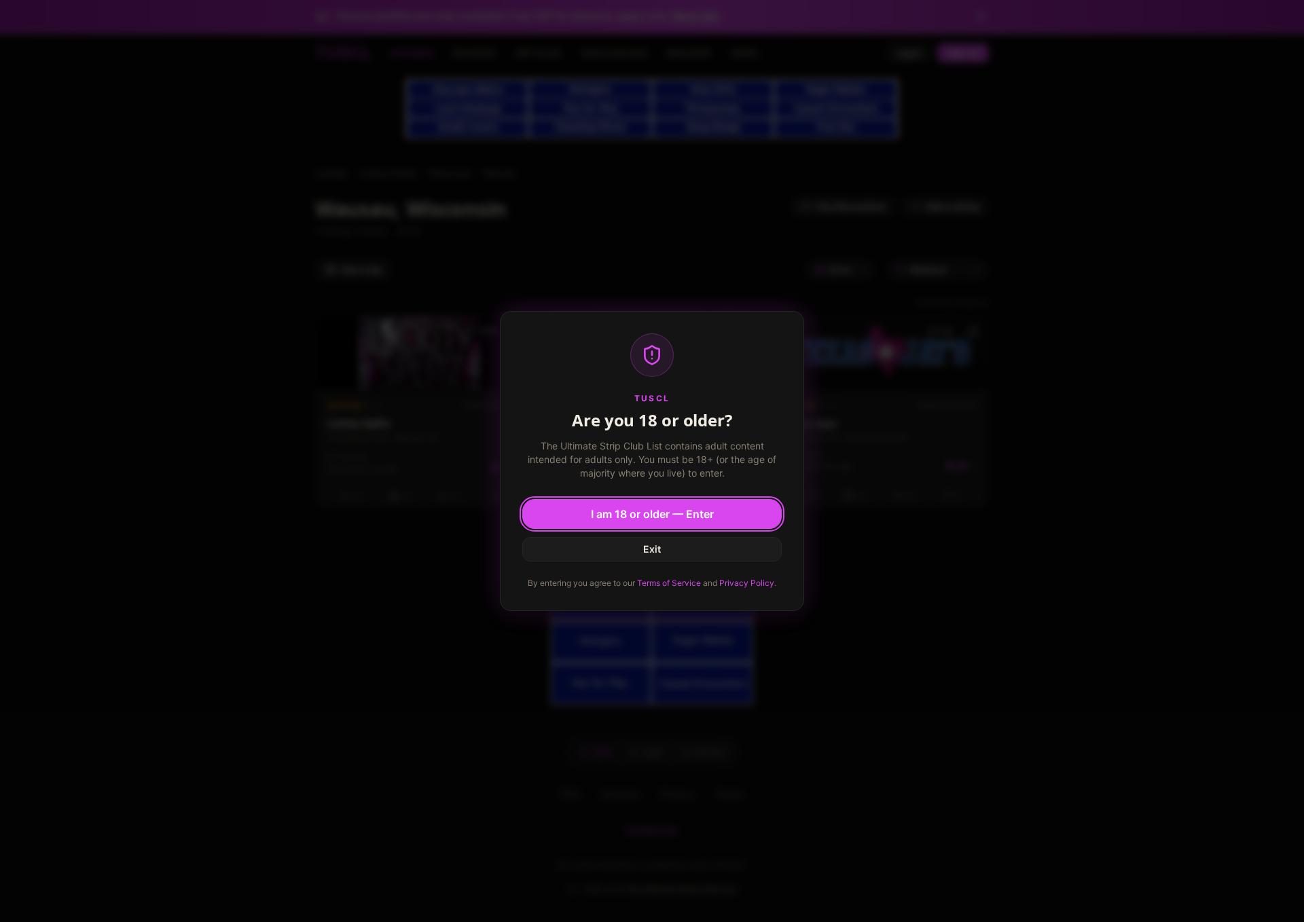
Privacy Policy (746, 583)
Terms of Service (669, 583)
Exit (652, 549)
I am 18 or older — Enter (652, 514)
